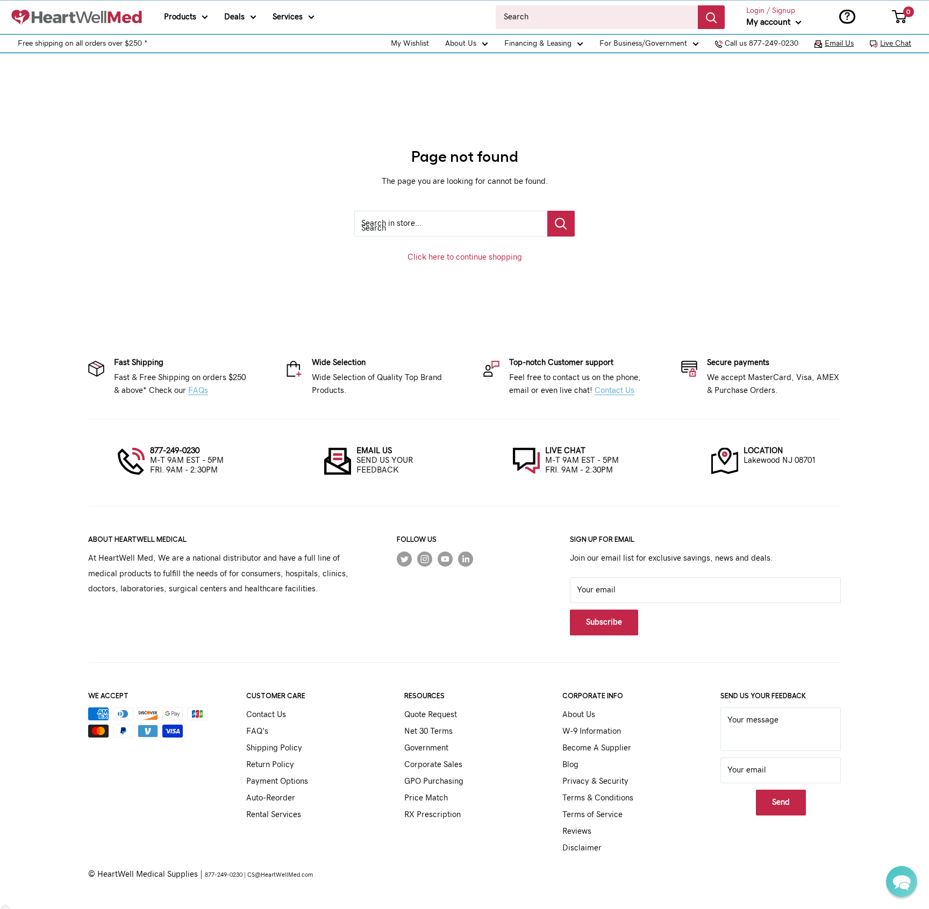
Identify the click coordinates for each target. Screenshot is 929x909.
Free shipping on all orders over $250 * (82, 43)
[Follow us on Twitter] (404, 558)
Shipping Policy (274, 748)
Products (180, 17)
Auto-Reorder (270, 798)
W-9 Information (591, 731)
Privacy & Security (595, 781)
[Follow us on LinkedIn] (465, 558)
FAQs (198, 390)
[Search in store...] (561, 224)
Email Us (839, 43)
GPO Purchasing (433, 781)
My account (769, 22)
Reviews (576, 831)
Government (426, 748)
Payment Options (277, 781)
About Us (460, 43)
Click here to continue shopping (465, 257)
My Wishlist (410, 43)
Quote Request (430, 715)
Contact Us (614, 390)
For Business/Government (643, 43)
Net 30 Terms (428, 731)
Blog (570, 765)
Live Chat (895, 43)
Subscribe (604, 622)
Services (288, 17)
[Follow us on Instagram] (424, 558)
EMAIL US (374, 451)
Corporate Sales (433, 765)
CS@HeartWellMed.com (280, 875)
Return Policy (270, 765)
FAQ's (257, 731)
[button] (901, 881)
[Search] (711, 17)
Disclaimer (582, 848)
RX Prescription (432, 815)
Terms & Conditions (597, 798)
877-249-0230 (174, 451)
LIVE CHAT (565, 451)
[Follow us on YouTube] (445, 558)
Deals (234, 17)
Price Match (426, 798)
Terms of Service (592, 815)
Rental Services (273, 815)
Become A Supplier (596, 748)
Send (781, 802)
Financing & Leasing (537, 43)
